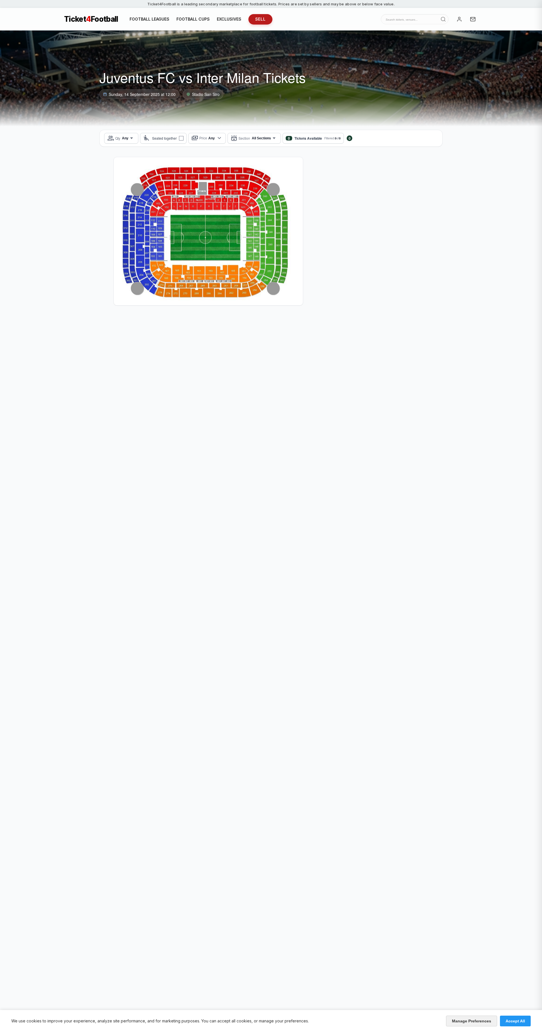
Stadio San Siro (206, 94)
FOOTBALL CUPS (193, 19)
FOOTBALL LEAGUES (149, 19)
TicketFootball (91, 19)
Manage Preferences (471, 1021)
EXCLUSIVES (229, 19)
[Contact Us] (473, 19)
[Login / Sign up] (459, 19)
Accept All (515, 1021)
